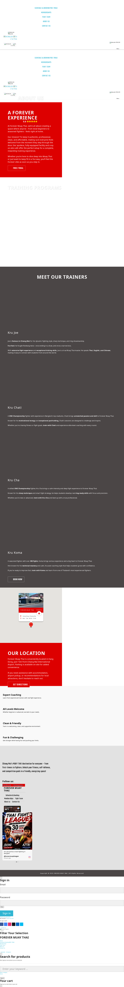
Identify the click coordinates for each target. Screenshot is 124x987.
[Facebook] (1, 922)
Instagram (8, 950)
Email (3, 882)
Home (1, 972)
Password (5, 895)
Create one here (10, 916)
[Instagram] (9, 922)
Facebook (3, 950)
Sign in (7, 911)
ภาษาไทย (13, 45)
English (10, 37)
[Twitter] (13, 922)
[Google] (5, 922)
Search (2, 976)
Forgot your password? (5, 915)
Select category (3, 970)
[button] (16, 168)
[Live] (21, 922)
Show (2, 905)
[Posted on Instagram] (29, 855)
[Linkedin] (17, 922)
